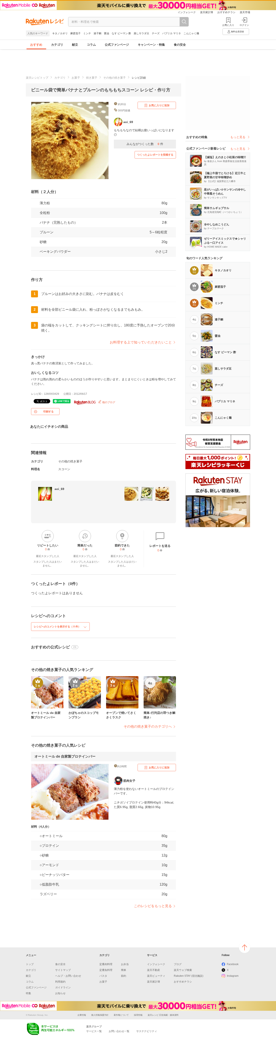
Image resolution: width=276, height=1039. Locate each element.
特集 (28, 993)
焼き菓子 (91, 77)
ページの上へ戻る (244, 947)
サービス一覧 (94, 1031)
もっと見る (237, 137)
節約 (123, 975)
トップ (30, 964)
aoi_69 (59, 489)
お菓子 (76, 77)
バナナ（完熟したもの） (59, 222)
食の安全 (180, 44)
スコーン (64, 469)
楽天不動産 (153, 970)
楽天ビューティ (156, 975)
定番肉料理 (105, 964)
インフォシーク (187, 12)
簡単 (123, 970)
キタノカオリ (60, 33)
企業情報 (81, 1015)
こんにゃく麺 (191, 33)
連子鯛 (97, 33)
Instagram (232, 975)
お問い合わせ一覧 (119, 1031)
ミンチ (87, 33)
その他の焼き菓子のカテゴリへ (148, 726)
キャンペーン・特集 (151, 44)
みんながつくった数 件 (145, 144)
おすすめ (36, 44)
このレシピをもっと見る (153, 906)
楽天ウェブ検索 (183, 970)
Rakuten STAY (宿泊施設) (188, 975)
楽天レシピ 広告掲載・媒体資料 (163, 1015)
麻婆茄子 (75, 33)
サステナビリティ (146, 1031)
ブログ (178, 964)
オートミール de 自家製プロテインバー (65, 756)
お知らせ (60, 993)
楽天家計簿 (206, 12)
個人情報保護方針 (99, 1015)
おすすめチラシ (226, 12)
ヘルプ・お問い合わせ (68, 975)
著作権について (121, 1015)
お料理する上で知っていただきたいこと (141, 342)
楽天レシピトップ (37, 77)
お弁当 (125, 964)
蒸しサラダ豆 (141, 33)
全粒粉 (45, 213)
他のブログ (108, 402)
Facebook (232, 964)
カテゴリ (57, 44)
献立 (75, 44)
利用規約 (60, 981)
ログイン (244, 25)
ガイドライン (63, 987)
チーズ (156, 33)
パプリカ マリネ (171, 33)
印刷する (48, 411)
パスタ (103, 975)
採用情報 (138, 1015)
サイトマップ (63, 970)
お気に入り (228, 25)
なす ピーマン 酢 (121, 33)
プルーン (46, 232)
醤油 (106, 33)
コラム (91, 44)
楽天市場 (245, 12)
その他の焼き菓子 (114, 77)
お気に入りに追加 (159, 105)
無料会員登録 (237, 31)
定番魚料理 (105, 970)
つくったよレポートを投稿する (155, 154)
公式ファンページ (117, 44)
